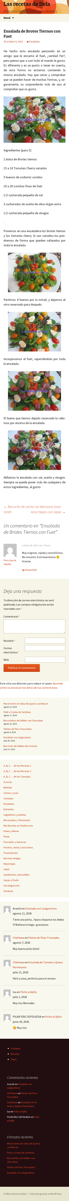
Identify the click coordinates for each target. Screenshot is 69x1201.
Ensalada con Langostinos (17, 737)
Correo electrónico (11, 650)
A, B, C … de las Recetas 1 (17, 765)
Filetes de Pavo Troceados (18, 729)
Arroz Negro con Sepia (48, 512)
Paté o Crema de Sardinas (17, 712)
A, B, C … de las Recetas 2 (17, 771)
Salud (6, 869)
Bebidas (8, 787)
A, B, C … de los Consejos (17, 776)
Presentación (11, 852)
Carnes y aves (11, 793)
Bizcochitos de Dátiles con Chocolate (23, 720)
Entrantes (9, 809)
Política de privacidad (15, 1193)
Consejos (8, 798)
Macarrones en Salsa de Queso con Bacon (26, 703)
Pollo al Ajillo (28, 992)
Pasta (6, 836)
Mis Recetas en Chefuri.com (18, 825)
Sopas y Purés (11, 880)
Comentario (12, 616)
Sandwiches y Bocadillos (17, 874)
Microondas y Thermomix (17, 820)
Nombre (9, 640)
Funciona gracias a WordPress (46, 1193)
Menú (7, 18)
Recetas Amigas (12, 858)
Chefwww (18, 937)
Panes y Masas (11, 831)
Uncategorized (11, 885)
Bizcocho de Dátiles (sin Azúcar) (20, 746)
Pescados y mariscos (15, 842)
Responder (31, 569)
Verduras (8, 891)
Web (6, 659)
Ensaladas (34, 41)
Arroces (8, 782)
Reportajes (9, 863)
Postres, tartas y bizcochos (18, 847)
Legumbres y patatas (15, 814)
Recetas (15, 1053)
